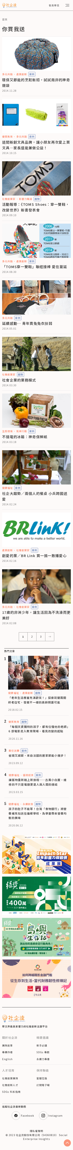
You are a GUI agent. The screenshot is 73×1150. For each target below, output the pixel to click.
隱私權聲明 (36, 1131)
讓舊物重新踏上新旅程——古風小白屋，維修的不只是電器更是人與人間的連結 (38, 782)
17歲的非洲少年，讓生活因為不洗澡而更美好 (36, 615)
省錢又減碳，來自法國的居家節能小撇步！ (38, 755)
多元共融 (7, 74)
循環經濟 (28, 775)
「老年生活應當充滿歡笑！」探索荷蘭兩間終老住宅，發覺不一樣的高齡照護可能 (37, 700)
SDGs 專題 (43, 1052)
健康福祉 (7, 488)
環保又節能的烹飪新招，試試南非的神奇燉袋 (36, 82)
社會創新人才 (10, 1085)
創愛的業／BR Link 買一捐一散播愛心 (34, 555)
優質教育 (7, 136)
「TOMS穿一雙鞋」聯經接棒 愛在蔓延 (34, 266)
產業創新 (21, 74)
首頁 (4, 19)
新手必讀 (41, 1045)
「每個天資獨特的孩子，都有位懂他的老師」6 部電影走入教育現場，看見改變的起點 (38, 729)
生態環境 (7, 431)
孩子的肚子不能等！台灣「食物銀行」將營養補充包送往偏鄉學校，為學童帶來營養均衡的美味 (38, 813)
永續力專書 (43, 1059)
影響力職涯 (25, 199)
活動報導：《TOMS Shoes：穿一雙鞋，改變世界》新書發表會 (35, 207)
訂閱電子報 (43, 1085)
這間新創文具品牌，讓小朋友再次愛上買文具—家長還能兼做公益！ (36, 145)
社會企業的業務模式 (19, 380)
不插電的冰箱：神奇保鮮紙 (24, 436)
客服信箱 (41, 1078)
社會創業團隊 (10, 1078)
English (7, 1059)
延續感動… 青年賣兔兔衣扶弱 (27, 323)
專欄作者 (7, 1052)
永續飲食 (28, 804)
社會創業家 (9, 199)
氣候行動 (21, 431)
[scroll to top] (67, 1142)
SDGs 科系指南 (11, 1091)
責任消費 (14, 750)
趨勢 (37, 199)
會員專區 (54, 5)
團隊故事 (7, 1045)
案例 (32, 74)
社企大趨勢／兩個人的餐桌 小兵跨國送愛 (34, 496)
